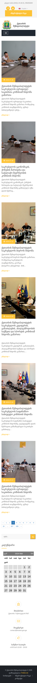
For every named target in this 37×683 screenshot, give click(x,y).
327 (12, 526)
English (24, 8)
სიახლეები (7, 676)
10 (3, 526)
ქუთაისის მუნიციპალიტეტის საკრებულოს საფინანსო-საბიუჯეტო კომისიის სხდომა (17, 411)
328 (17, 526)
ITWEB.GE (24, 673)
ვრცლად (5, 115)
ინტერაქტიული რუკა (19, 13)
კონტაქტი (18, 678)
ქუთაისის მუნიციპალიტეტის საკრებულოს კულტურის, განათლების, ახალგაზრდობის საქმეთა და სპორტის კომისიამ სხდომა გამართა (18, 328)
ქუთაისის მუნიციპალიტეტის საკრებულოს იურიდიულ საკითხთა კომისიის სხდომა (17, 489)
